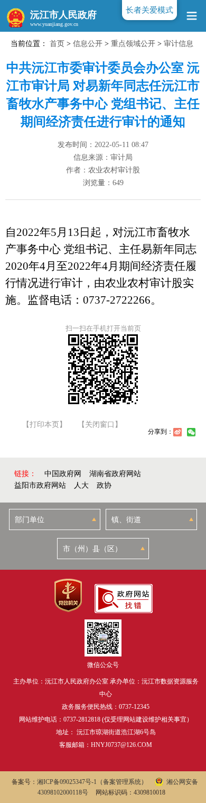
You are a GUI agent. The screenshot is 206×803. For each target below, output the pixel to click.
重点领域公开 (133, 44)
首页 (57, 44)
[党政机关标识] (67, 595)
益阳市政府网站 (40, 485)
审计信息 (178, 44)
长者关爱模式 (149, 10)
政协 (104, 485)
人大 (81, 485)
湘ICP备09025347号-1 (67, 782)
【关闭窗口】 (100, 424)
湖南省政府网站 (115, 474)
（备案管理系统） (122, 782)
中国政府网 (62, 474)
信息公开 (87, 44)
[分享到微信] (191, 432)
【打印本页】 (44, 424)
